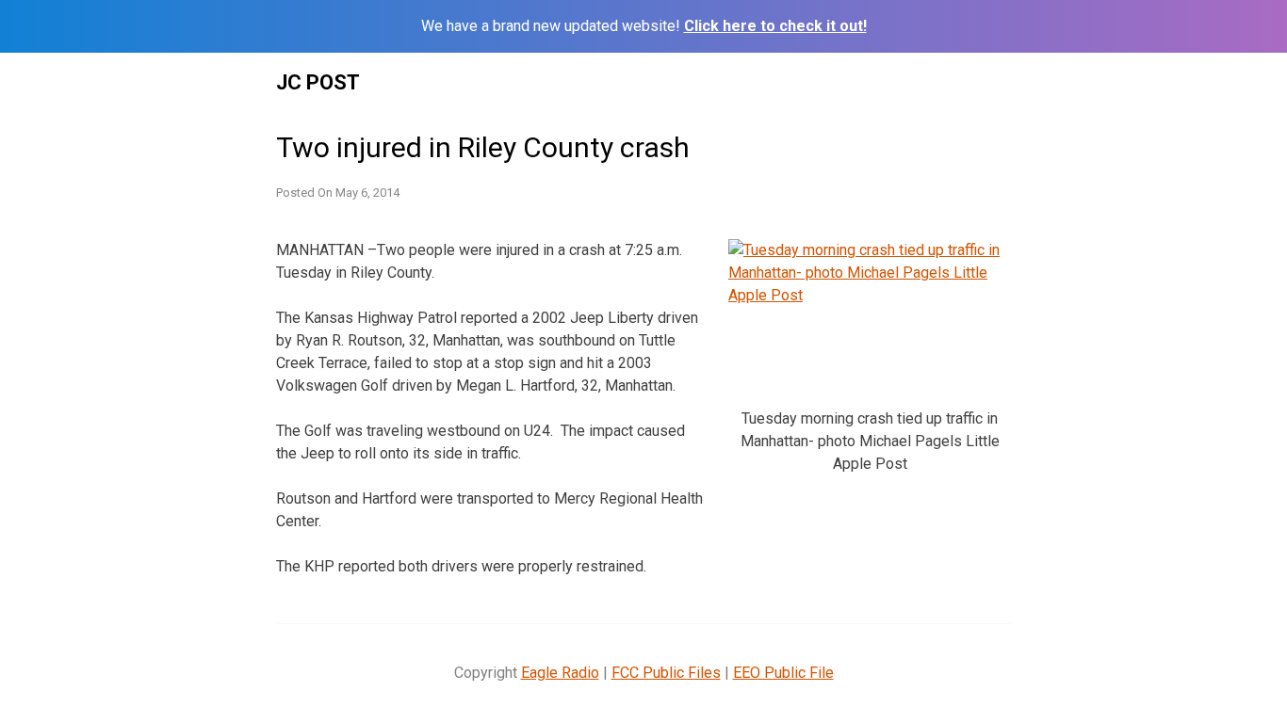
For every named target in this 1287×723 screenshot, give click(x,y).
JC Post (318, 82)
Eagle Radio (560, 673)
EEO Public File (783, 673)
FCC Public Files (666, 673)
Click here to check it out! (775, 26)
